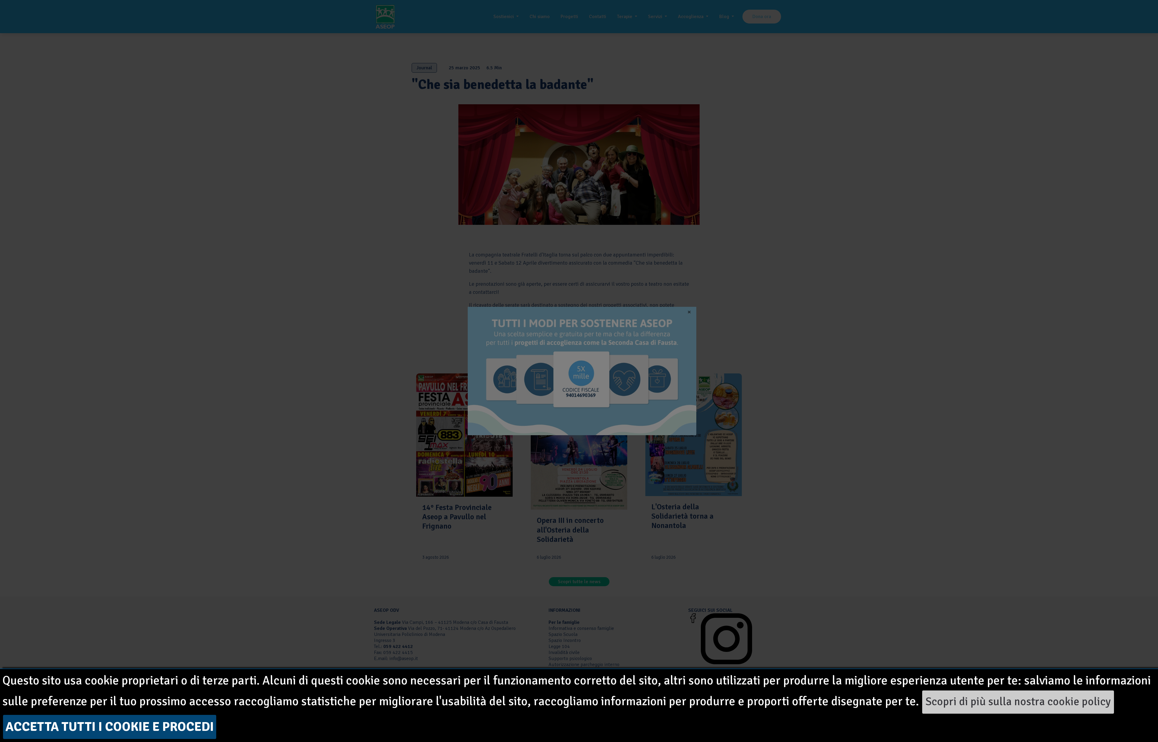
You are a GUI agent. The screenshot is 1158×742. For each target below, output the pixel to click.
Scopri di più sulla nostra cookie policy (1018, 702)
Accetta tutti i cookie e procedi (109, 726)
